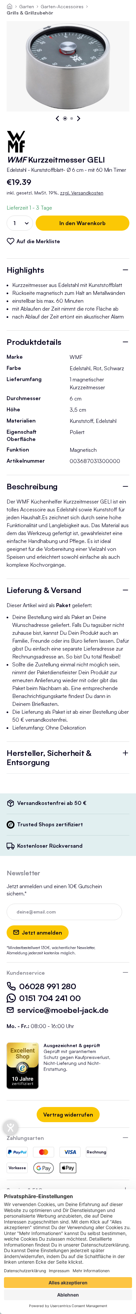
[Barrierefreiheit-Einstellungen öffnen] (10, 1127)
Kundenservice (26, 972)
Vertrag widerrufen (68, 1114)
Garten (26, 6)
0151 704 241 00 (50, 998)
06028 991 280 (47, 986)
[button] (57, 118)
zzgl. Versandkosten (81, 192)
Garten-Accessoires (62, 6)
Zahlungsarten (25, 1138)
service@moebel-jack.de (63, 1010)
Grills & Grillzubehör (30, 12)
